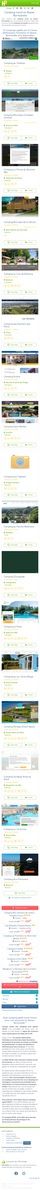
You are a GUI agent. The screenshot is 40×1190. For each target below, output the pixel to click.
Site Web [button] (14, 83)
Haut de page (33, 1178)
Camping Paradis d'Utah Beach (19, 726)
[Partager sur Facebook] (13, 8)
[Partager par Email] (28, 8)
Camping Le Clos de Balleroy (18, 273)
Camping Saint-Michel (15, 426)
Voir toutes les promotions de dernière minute (21, 984)
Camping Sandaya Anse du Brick (17, 778)
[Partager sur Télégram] (24, 8)
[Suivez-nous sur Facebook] (16, 1173)
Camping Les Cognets (15, 476)
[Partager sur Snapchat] (21, 8)
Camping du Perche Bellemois (19, 526)
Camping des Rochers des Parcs (17, 325)
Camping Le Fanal (13, 626)
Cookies (27, 1143)
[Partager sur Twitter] (17, 8)
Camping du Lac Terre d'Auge (18, 676)
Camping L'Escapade (14, 576)
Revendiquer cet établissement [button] (21, 897)
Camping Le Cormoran (15, 829)
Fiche (30, 83)
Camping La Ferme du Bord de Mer (19, 170)
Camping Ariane (12, 376)
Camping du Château (14, 63)
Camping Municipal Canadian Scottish (18, 116)
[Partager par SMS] (32, 8)
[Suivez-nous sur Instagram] (24, 1173)
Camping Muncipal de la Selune (20, 222)
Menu (33, 3)
